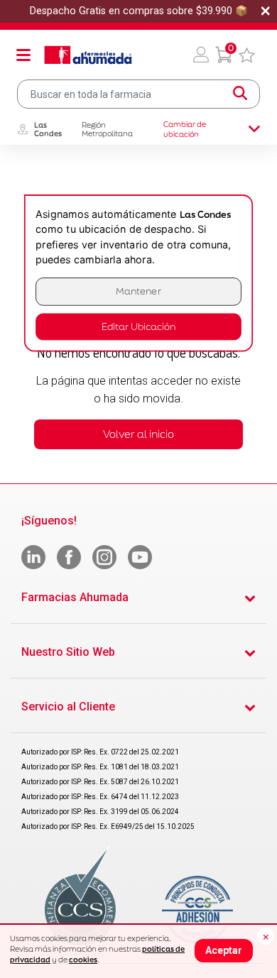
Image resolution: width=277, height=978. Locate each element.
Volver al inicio (138, 434)
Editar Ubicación (138, 327)
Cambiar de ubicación (184, 129)
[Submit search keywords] (240, 93)
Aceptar (223, 950)
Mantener (138, 291)
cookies (83, 960)
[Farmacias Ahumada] (88, 54)
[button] (201, 54)
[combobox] (138, 94)
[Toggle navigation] (23, 54)
